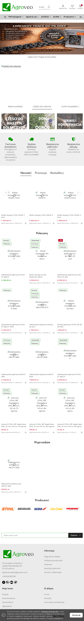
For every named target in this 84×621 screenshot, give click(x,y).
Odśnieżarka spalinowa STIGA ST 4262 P (69, 375)
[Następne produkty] (78, 192)
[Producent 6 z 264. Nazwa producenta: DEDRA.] (24, 509)
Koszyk (5, 594)
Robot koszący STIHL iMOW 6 (41, 215)
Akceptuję (76, 615)
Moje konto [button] (7, 588)
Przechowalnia (8, 598)
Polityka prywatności (53, 560)
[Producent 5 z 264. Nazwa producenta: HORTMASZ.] (8, 509)
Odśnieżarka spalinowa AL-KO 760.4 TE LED (69, 276)
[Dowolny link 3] (15, 582)
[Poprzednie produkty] (6, 192)
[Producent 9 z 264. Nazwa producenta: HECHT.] (72, 509)
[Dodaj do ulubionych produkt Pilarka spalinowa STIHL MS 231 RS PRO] (80, 290)
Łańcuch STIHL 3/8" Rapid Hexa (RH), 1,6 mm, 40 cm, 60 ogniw (69, 425)
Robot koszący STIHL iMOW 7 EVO (13, 216)
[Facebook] (3, 582)
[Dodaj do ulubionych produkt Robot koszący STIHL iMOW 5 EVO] (80, 181)
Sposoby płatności (52, 568)
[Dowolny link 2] (11, 582)
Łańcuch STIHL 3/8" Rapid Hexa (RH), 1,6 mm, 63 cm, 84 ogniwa (41, 425)
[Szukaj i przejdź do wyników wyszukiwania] (48, 7)
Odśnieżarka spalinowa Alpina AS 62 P (41, 326)
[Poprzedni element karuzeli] (2, 509)
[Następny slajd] (77, 84)
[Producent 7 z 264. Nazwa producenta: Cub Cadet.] (40, 509)
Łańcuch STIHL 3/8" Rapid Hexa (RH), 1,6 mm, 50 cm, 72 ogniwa (13, 425)
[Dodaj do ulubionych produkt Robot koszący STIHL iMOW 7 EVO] (24, 181)
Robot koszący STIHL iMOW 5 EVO (69, 216)
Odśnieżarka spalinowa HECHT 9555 (41, 375)
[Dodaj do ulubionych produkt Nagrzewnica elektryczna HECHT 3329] (24, 449)
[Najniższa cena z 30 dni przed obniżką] (25, 223)
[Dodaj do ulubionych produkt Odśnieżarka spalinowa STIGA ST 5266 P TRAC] (24, 290)
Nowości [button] (25, 173)
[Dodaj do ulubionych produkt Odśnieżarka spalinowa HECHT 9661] (24, 340)
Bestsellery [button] (57, 173)
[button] (70, 17)
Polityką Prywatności (50, 612)
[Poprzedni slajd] (6, 84)
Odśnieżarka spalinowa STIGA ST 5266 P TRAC (13, 326)
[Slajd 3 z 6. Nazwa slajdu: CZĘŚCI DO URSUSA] (42, 84)
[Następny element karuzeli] (81, 509)
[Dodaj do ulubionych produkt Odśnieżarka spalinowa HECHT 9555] (52, 340)
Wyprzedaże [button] (42, 442)
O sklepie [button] (48, 588)
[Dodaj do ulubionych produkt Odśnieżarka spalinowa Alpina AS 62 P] (52, 290)
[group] (42, 38)
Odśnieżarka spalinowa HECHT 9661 (13, 375)
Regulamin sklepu (52, 557)
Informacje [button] (49, 550)
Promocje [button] (41, 173)
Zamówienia (7, 602)
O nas (46, 594)
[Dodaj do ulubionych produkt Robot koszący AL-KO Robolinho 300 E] (52, 240)
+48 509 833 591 (9, 576)
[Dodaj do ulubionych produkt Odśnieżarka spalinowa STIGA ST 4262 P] (80, 340)
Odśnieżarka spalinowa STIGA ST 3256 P (13, 276)
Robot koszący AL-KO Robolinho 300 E (37, 276)
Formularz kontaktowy (54, 602)
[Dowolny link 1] (7, 582)
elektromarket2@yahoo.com (14, 572)
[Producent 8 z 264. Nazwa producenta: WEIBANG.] (56, 509)
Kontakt (47, 598)
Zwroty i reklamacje (52, 572)
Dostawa (48, 564)
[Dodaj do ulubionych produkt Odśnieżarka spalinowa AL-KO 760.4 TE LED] (80, 240)
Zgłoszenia (7, 606)
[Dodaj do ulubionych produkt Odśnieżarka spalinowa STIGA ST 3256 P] (24, 240)
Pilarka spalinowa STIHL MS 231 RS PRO (69, 326)
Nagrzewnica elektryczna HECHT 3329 (11, 485)
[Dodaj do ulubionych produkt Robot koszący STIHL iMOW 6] (52, 181)
